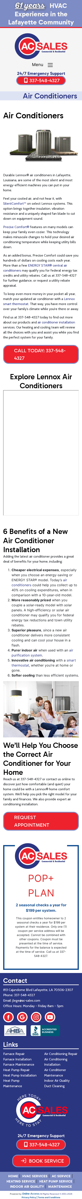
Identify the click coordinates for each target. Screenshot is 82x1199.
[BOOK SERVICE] (41, 1166)
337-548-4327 (44, 80)
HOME (13, 1176)
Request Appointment (31, 821)
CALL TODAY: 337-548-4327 (40, 354)
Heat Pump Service (55, 1181)
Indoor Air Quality (27, 1187)
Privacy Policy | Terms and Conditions (41, 1197)
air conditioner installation (56, 322)
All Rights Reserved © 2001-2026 (56, 1194)
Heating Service (21, 1181)
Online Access (31, 1193)
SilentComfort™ (14, 204)
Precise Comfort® (16, 227)
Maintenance (60, 1187)
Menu (39, 64)
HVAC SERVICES (35, 1176)
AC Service (61, 1176)
